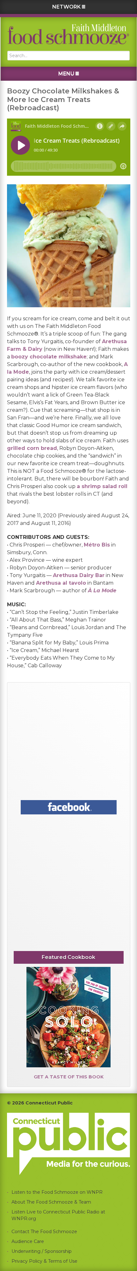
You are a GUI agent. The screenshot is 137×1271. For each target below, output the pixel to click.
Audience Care (27, 1241)
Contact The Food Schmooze (44, 1231)
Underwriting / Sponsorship (41, 1251)
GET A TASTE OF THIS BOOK (69, 1077)
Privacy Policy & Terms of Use (44, 1261)
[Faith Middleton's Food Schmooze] (68, 34)
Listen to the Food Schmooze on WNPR (57, 1192)
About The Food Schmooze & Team (51, 1202)
